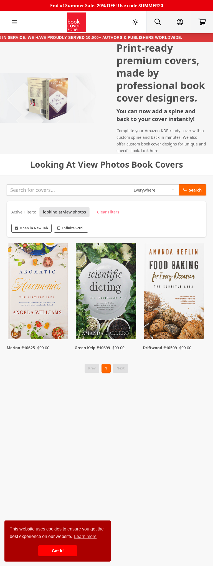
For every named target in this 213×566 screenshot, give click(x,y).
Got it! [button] (58, 551)
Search (195, 190)
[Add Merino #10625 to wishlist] (60, 324)
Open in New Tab (34, 228)
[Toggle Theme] (135, 22)
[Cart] (202, 22)
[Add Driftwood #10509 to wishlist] (196, 324)
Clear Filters (108, 212)
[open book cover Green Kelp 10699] (106, 292)
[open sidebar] (14, 22)
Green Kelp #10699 (92, 347)
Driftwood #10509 (160, 347)
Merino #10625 (21, 347)
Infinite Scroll (73, 228)
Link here (149, 150)
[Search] (157, 22)
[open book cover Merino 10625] (38, 292)
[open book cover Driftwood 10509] (174, 292)
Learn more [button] (85, 536)
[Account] (180, 22)
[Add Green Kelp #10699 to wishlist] (128, 324)
